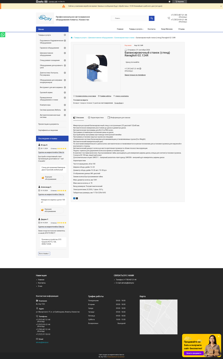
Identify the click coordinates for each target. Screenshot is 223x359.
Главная (120, 29)
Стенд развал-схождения (50, 60)
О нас (40, 286)
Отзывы (181, 29)
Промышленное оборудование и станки (49, 99)
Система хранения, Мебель (50, 110)
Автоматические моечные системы (50, 116)
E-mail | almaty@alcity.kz (125, 283)
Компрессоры (45, 105)
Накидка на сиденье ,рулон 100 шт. (53, 201)
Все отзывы (43, 253)
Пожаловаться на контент (116, 357)
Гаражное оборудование (49, 48)
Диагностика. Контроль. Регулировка (49, 74)
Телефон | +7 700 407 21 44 (126, 280)
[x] (77, 199)
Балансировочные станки (124, 38)
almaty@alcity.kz (42, 342)
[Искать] (151, 18)
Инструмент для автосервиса (51, 87)
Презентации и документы (48, 124)
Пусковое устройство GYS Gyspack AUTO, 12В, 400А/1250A (51, 242)
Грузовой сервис (46, 92)
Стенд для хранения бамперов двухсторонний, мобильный (53, 168)
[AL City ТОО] (45, 18)
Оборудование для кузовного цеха (51, 66)
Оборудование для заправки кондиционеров (51, 81)
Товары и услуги (135, 29)
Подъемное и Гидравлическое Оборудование (51, 42)
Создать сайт (53, 1)
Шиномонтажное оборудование (100, 38)
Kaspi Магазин (167, 29)
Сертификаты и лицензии (48, 130)
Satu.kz (121, 355)
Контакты (152, 29)
